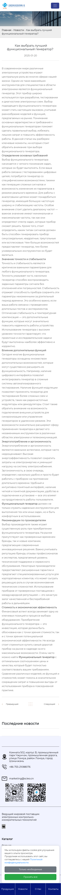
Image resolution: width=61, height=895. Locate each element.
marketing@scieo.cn (21, 778)
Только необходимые (30, 869)
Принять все (30, 877)
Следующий (49, 704)
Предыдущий (12, 704)
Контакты (53, 889)
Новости (18, 30)
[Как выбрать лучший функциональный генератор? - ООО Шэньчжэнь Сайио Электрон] (13, 5)
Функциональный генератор (20, 503)
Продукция (7, 889)
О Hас (38, 889)
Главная (6, 30)
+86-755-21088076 (19, 766)
